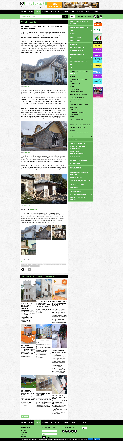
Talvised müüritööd (58, 350)
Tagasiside (24, 432)
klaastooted (73, 107)
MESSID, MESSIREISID (75, 191)
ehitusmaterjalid (61, 264)
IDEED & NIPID (45, 11)
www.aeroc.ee (27, 86)
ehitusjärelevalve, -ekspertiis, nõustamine (78, 80)
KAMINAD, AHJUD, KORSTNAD (77, 143)
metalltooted (74, 109)
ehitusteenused (74, 89)
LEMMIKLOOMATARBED (76, 177)
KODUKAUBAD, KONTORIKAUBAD (78, 61)
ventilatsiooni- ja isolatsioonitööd (80, 125)
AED (71, 64)
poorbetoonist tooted (34, 266)
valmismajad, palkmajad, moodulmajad (77, 113)
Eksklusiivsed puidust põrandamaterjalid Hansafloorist (97, 65)
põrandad (72, 117)
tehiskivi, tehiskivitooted (77, 119)
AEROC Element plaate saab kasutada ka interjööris (43, 394)
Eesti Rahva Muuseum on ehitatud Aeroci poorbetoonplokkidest (43, 303)
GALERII (72, 11)
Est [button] (72, 17)
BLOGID (88, 11)
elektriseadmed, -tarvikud (77, 92)
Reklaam (23, 430)
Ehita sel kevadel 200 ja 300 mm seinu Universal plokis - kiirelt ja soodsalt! (59, 304)
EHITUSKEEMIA (74, 140)
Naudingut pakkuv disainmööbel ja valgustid (97, 81)
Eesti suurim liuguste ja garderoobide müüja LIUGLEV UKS (97, 71)
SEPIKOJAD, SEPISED (75, 157)
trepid (71, 122)
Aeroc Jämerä (25, 264)
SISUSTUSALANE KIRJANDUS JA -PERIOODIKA (78, 199)
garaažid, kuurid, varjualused (78, 94)
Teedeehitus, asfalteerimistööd (79, 133)
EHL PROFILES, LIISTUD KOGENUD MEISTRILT (97, 76)
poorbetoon (39, 264)
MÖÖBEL (72, 30)
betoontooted (25, 266)
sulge (71, 136)
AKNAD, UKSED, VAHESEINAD (77, 47)
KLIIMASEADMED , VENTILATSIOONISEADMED (77, 152)
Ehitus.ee (23, 437)
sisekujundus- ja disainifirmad (79, 27)
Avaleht (23, 11)
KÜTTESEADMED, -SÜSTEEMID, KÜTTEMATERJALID (78, 147)
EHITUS (71, 68)
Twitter (72, 431)
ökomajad (72, 130)
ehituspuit (73, 86)
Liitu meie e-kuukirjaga (85, 17)
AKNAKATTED (73, 44)
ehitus (49, 264)
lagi (71, 101)
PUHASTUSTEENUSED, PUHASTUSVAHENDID (75, 168)
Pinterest (94, 16)
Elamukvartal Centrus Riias (43, 341)
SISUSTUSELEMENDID (75, 37)
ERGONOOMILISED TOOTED (77, 184)
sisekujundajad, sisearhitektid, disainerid (79, 23)
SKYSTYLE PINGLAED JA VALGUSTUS (98, 50)
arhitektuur (73, 74)
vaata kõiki (24, 416)
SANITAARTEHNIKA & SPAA (77, 54)
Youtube (101, 16)
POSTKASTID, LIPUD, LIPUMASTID (78, 160)
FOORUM (30, 11)
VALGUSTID (73, 34)
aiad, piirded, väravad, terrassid (79, 71)
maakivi (45, 264)
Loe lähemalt (97, 439)
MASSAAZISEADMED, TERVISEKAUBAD (80, 181)
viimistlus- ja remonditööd (77, 127)
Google (75, 431)
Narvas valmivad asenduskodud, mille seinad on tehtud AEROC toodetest (28, 392)
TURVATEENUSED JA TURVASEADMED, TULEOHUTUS (80, 173)
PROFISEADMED (74, 188)
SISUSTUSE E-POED (75, 40)
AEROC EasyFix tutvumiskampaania (27, 346)
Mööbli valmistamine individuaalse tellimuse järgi (97, 60)
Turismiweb (24, 434)
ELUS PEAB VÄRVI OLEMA (97, 46)
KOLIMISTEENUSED (75, 163)
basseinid (72, 76)
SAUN (71, 57)
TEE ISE (66, 11)
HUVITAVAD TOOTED (56, 11)
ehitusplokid (32, 264)
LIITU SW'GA (95, 11)
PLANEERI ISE (80, 11)
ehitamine (54, 264)
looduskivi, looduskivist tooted (79, 104)
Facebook (98, 16)
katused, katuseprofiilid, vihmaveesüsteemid (77, 98)
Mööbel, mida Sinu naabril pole (97, 54)
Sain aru (90, 439)
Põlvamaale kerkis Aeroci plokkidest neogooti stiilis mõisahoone (26, 306)
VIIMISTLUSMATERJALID (76, 51)
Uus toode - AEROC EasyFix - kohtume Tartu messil (59, 397)
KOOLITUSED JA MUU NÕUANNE (78, 194)
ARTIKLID (37, 11)
